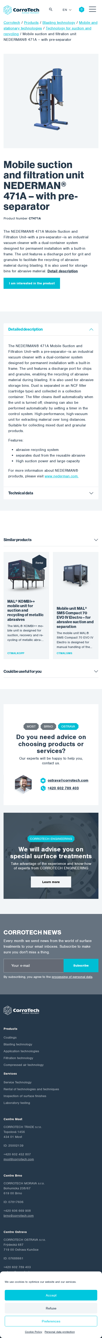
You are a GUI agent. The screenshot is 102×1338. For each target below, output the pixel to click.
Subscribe (81, 966)
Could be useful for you (23, 671)
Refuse (51, 1308)
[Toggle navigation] (92, 10)
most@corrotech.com (19, 1159)
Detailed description (25, 329)
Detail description (62, 271)
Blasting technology (18, 1044)
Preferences (51, 1321)
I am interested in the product (32, 283)
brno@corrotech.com (19, 1216)
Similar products (18, 540)
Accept (51, 1295)
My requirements (78, 10)
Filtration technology (18, 1058)
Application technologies (21, 1051)
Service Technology (18, 1082)
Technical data (20, 493)
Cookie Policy (33, 1332)
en (65, 10)
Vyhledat (52, 10)
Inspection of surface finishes (25, 1096)
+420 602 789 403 (63, 788)
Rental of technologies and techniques (31, 1089)
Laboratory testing (17, 1103)
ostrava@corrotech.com (68, 780)
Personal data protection (60, 1332)
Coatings (10, 1037)
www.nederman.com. (62, 476)
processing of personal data (72, 977)
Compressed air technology (24, 1065)
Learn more (51, 882)
